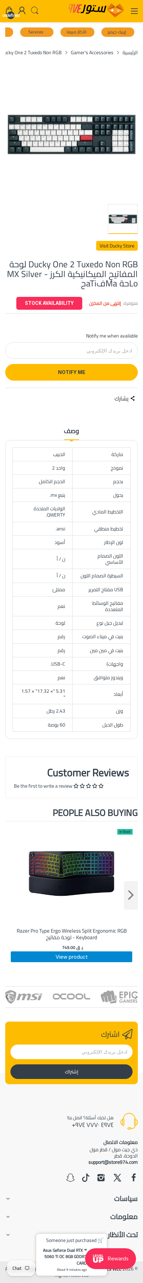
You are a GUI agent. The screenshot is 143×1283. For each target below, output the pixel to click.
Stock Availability (49, 303)
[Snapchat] (70, 1178)
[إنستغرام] (101, 1178)
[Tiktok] (86, 1178)
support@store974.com (113, 1162)
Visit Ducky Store (117, 245)
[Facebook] (133, 1178)
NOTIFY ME (71, 372)
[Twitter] (117, 1178)
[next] (131, 895)
